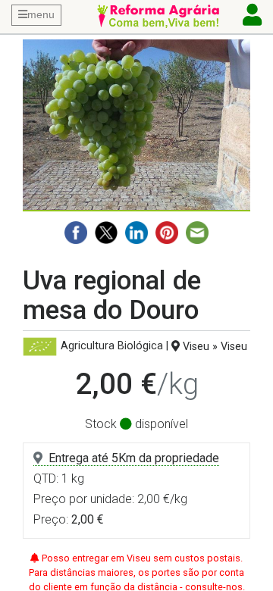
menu (41, 14)
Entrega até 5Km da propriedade (134, 458)
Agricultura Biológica (112, 346)
